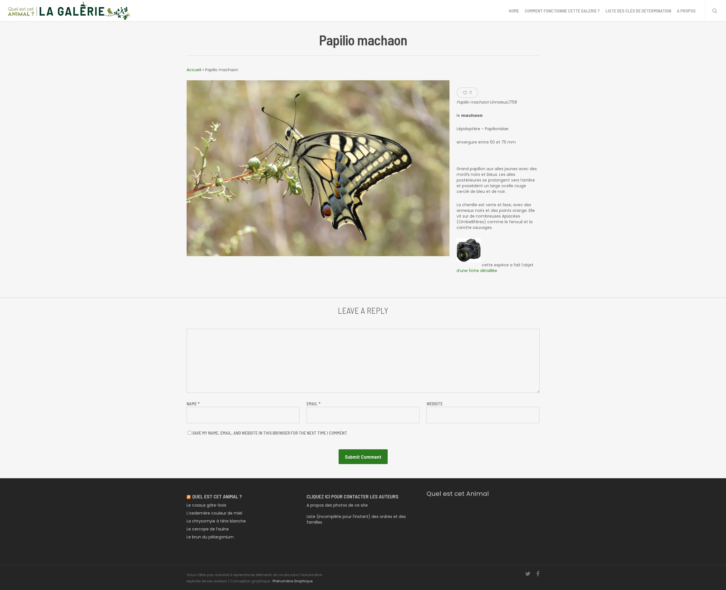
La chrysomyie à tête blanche (216, 521)
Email (313, 403)
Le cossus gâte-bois (206, 505)
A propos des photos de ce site (337, 505)
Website (435, 403)
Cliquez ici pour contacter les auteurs (352, 496)
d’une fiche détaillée (477, 270)
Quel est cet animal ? (217, 496)
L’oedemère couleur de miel (214, 513)
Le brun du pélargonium (210, 537)
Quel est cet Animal (458, 493)
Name (193, 403)
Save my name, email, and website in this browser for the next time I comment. (270, 432)
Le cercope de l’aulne (208, 529)
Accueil (194, 70)
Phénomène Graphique (293, 581)
